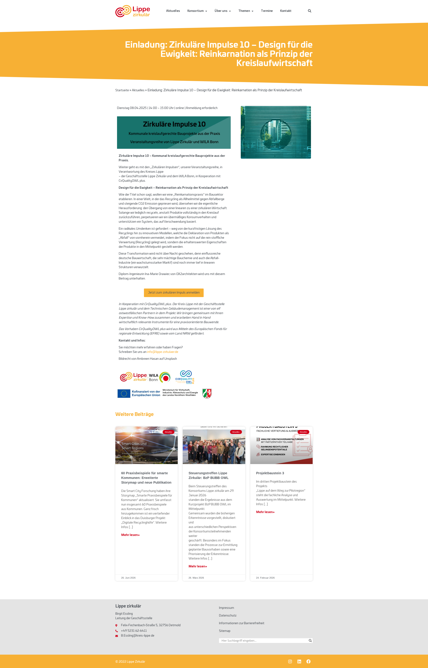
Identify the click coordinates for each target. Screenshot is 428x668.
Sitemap (224, 631)
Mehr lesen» (130, 535)
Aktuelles (173, 11)
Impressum (226, 607)
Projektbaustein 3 (270, 473)
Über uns (221, 11)
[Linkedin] (299, 661)
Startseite (122, 90)
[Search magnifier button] (310, 640)
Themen (244, 11)
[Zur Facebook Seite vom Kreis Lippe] (308, 661)
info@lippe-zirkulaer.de (162, 352)
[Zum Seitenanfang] (420, 659)
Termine (267, 11)
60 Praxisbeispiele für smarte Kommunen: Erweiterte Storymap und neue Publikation (146, 477)
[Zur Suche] (309, 11)
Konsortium (195, 11)
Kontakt (285, 11)
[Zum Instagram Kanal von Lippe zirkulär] (290, 661)
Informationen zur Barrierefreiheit (241, 623)
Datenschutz (228, 615)
